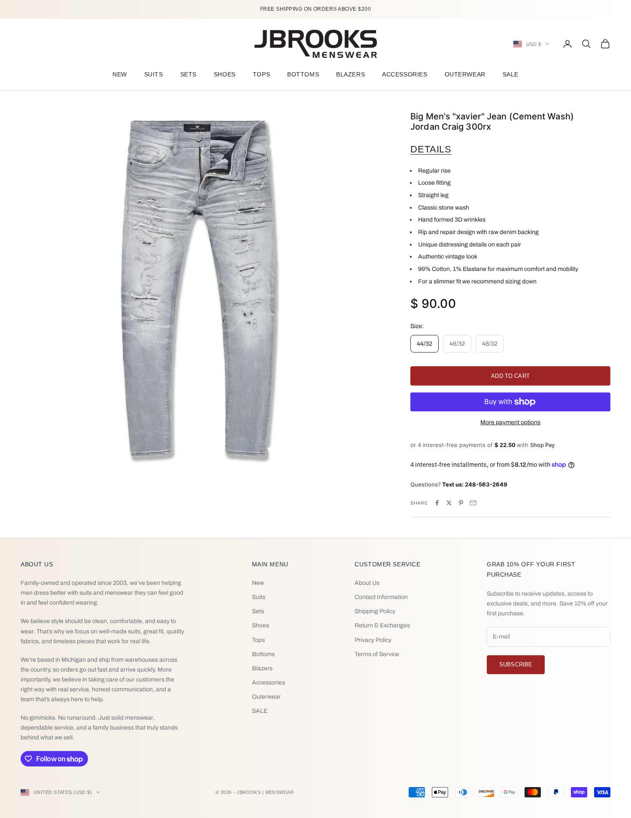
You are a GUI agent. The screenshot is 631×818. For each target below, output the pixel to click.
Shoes (225, 74)
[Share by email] (473, 502)
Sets (188, 74)
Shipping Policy (375, 611)
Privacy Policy (373, 640)
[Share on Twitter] (449, 502)
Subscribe (515, 664)
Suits (153, 74)
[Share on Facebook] (437, 502)
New (119, 74)
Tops (261, 74)
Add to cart (510, 376)
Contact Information (381, 597)
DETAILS (431, 149)
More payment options (510, 422)
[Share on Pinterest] (461, 502)
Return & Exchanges (382, 625)
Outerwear (465, 74)
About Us (367, 583)
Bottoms (303, 74)
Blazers (350, 74)
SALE (511, 74)
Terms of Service (377, 654)
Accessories (404, 74)
